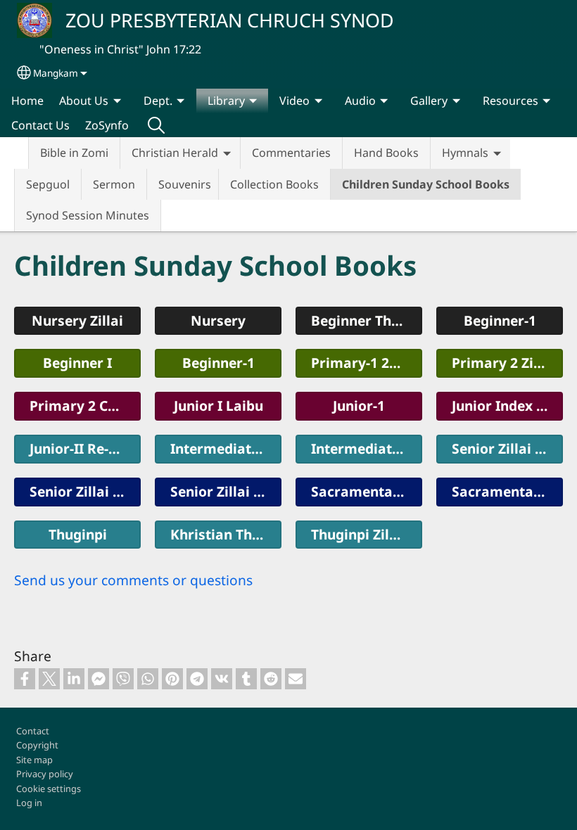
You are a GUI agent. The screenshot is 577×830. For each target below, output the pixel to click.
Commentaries (291, 152)
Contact (32, 730)
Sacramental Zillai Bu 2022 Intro (366, 491)
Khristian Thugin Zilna (225, 534)
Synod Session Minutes (87, 215)
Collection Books (274, 184)
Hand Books (386, 152)
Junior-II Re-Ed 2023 (85, 448)
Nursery (218, 320)
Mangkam (55, 72)
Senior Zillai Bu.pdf (225, 491)
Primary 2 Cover (84, 405)
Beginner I (77, 362)
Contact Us (40, 125)
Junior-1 (359, 405)
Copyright (37, 745)
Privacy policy (44, 773)
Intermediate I (218, 448)
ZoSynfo (107, 125)
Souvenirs (184, 184)
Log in (29, 802)
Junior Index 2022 (507, 405)
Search (156, 125)
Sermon (114, 184)
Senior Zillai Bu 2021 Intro (507, 448)
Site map (34, 759)
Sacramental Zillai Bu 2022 (507, 491)
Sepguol (48, 184)
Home (27, 100)
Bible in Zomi (74, 152)
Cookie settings (48, 788)
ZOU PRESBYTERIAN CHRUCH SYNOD (229, 20)
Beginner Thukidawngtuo (366, 320)
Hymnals (465, 152)
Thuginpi (78, 534)
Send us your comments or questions (133, 579)
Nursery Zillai (77, 320)
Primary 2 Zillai (503, 362)
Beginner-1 (218, 362)
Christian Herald (175, 152)
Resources (510, 100)
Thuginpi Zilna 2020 (366, 534)
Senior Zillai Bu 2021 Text (85, 491)
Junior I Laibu (218, 405)
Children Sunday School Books (425, 184)
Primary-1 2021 (361, 362)
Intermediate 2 (361, 448)
